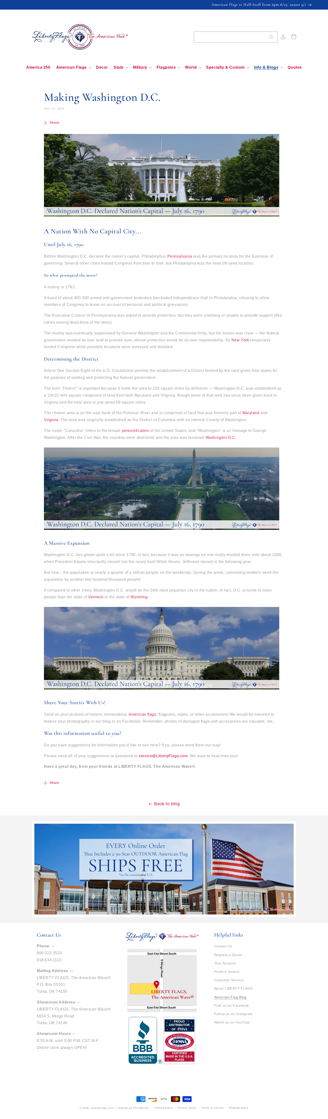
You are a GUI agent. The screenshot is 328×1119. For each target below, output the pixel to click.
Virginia (51, 420)
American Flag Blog (230, 997)
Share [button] (54, 122)
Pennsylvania (179, 256)
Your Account (225, 963)
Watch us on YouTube (232, 1022)
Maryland (251, 413)
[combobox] (236, 37)
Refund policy (164, 1107)
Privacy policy (187, 1107)
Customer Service (229, 980)
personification (135, 431)
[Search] (271, 37)
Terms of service (212, 1107)
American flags (142, 714)
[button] (73, 67)
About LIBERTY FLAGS (233, 988)
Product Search (227, 972)
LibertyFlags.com (102, 1108)
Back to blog (167, 803)
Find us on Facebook (231, 1005)
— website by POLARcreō (131, 1108)
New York (240, 340)
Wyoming (138, 597)
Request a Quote (228, 955)
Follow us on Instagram (233, 1014)
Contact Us (223, 946)
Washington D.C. (221, 438)
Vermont (95, 597)
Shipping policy (239, 1107)
